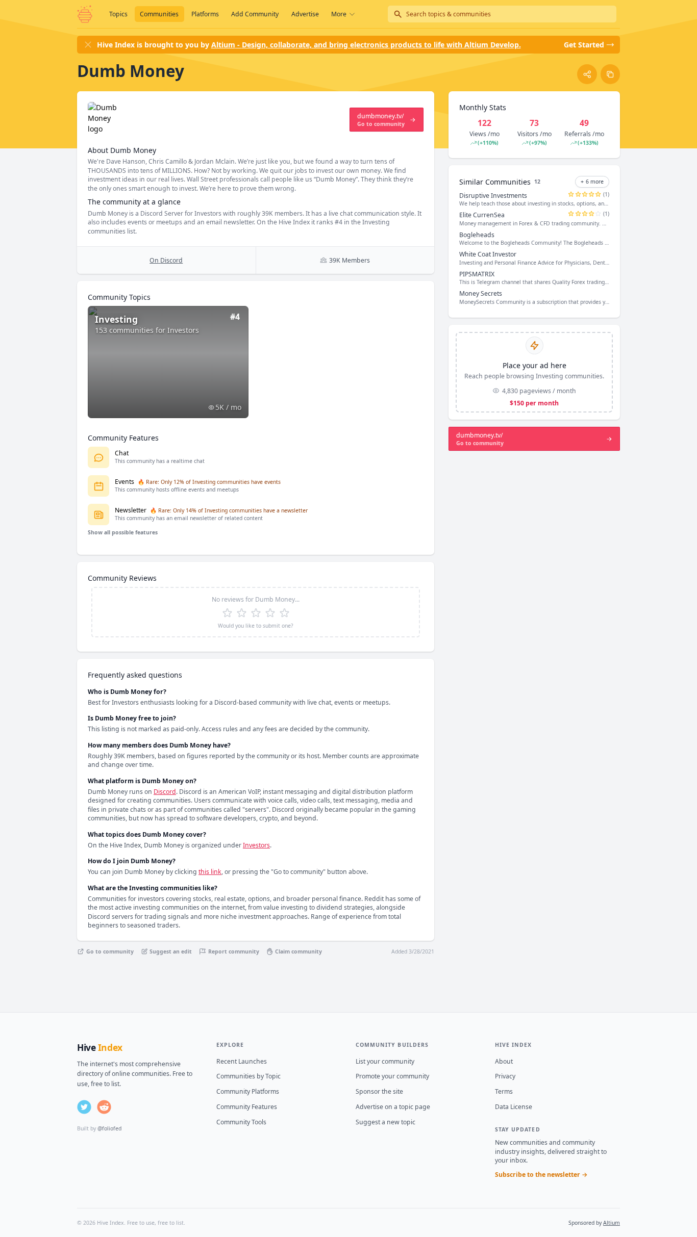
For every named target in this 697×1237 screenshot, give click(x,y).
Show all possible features (123, 532)
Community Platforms (247, 1091)
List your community (385, 1061)
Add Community (255, 14)
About (504, 1061)
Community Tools (241, 1122)
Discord (165, 791)
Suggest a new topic (385, 1122)
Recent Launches (241, 1061)
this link (209, 871)
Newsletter (130, 510)
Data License (513, 1106)
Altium (611, 1222)
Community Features (246, 1106)
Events (124, 481)
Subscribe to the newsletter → (541, 1174)
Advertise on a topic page (393, 1106)
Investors (256, 845)
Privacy (505, 1076)
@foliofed (109, 1128)
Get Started (584, 44)
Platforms (205, 14)
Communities (159, 14)
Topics (118, 14)
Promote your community (392, 1076)
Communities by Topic (248, 1076)
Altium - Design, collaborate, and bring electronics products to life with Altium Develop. (366, 44)
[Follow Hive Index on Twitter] (84, 1107)
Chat (122, 453)
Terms (504, 1091)
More (338, 14)
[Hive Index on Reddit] (104, 1107)
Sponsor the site (379, 1091)
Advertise (305, 14)
